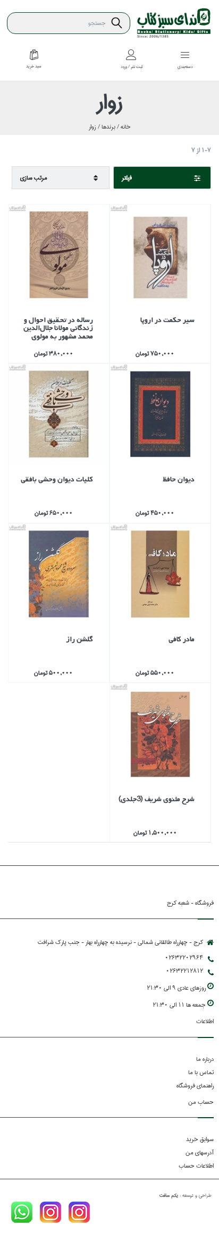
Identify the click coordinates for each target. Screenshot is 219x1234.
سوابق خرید (200, 1139)
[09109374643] (21, 1214)
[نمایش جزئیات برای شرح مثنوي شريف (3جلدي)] (160, 733)
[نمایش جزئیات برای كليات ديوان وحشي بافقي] (59, 414)
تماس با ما (201, 1072)
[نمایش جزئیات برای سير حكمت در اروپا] (160, 255)
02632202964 (184, 957)
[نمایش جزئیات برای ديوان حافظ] (160, 414)
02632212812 (184, 971)
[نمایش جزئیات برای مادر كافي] (160, 574)
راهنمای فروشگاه (195, 1085)
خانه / (123, 126)
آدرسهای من (200, 1152)
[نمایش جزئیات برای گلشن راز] (59, 574)
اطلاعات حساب (196, 1165)
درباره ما (205, 1059)
